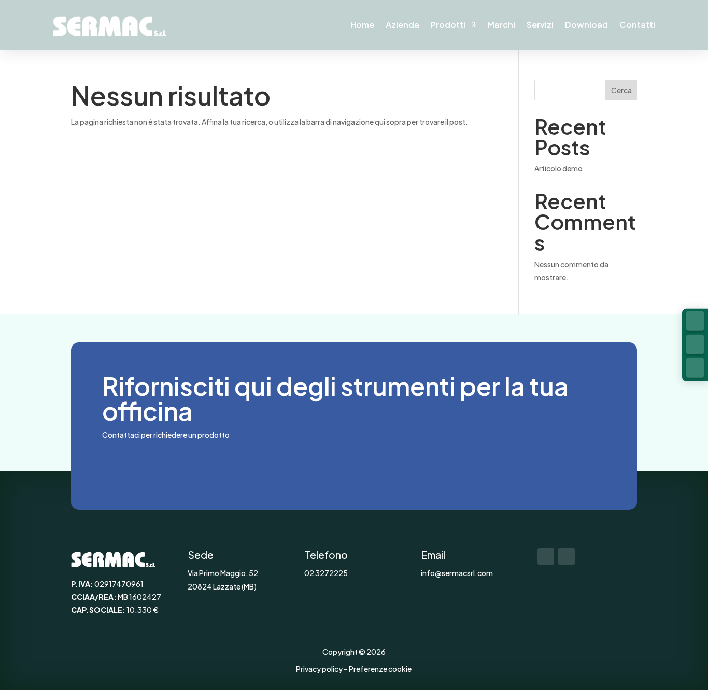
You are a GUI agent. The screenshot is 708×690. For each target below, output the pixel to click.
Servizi (540, 24)
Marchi (501, 24)
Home (362, 24)
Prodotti (448, 24)
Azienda (402, 24)
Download (586, 24)
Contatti (637, 24)
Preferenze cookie (380, 668)
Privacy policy (319, 668)
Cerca (621, 90)
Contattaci (152, 463)
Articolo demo (558, 168)
